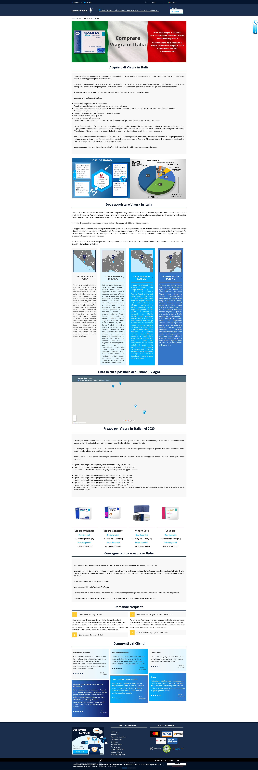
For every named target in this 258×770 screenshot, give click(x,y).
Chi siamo (175, 11)
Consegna (115, 732)
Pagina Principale (106, 10)
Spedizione (153, 10)
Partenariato (116, 747)
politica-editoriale (117, 749)
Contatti (174, 8)
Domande (144, 10)
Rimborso (114, 734)
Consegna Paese (132, 10)
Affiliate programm (118, 754)
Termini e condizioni (118, 737)
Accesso (76, 2)
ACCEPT (177, 764)
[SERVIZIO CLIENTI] (90, 754)
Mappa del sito (116, 752)
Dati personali (116, 739)
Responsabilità (116, 744)
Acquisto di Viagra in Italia (91, 18)
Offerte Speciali (120, 10)
